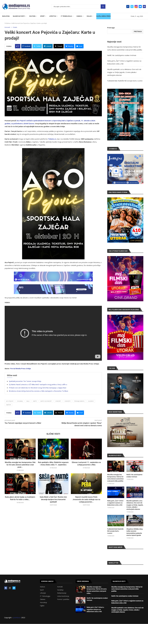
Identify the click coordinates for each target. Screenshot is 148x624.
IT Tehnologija (45, 596)
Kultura (42, 587)
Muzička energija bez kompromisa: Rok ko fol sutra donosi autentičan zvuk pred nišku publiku (115, 478)
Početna (7, 23)
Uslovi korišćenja (63, 596)
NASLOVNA (6, 16)
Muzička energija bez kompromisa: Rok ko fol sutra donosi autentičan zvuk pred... (20, 464)
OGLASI (89, 16)
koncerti (68, 401)
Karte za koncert (46, 401)
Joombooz (17, 617)
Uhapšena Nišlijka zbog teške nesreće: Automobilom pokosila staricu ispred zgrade (134, 532)
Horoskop (43, 602)
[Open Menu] (144, 6)
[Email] (140, 6)
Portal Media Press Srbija (20, 368)
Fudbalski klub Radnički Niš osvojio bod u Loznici (124, 81)
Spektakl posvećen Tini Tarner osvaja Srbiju (25, 381)
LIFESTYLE (52, 16)
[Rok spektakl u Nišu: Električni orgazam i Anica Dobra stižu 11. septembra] (53, 449)
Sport (42, 590)
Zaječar (8, 405)
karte (35, 401)
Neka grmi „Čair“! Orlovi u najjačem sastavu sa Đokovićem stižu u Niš (115, 503)
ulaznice (91, 401)
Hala (27, 401)
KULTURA (32, 16)
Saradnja (60, 590)
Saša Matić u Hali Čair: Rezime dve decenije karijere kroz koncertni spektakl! (53, 499)
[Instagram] (136, 6)
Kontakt (60, 587)
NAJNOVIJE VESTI (19, 16)
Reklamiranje (61, 593)
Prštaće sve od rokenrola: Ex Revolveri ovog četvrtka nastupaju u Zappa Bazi (37, 388)
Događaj (20, 401)
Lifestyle (43, 593)
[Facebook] (127, 6)
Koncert (58, 401)
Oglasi (42, 605)
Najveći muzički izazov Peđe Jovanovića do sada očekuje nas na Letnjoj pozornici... (86, 499)
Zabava (42, 599)
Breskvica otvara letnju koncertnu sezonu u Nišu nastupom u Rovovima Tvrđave (38, 391)
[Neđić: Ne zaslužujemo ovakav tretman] (134, 466)
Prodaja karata (79, 401)
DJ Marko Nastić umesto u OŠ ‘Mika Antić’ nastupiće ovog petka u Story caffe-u (38, 384)
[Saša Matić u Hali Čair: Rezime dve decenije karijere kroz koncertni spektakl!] (53, 483)
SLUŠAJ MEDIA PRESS (103, 16)
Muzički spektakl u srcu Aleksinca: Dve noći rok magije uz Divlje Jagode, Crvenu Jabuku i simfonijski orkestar (124, 72)
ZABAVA (79, 16)
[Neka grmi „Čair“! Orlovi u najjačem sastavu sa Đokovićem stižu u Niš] (115, 492)
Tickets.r (51, 139)
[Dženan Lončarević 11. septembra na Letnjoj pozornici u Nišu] (86, 449)
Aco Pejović (9, 401)
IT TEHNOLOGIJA (66, 16)
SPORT (42, 16)
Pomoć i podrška (63, 599)
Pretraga (103, 6)
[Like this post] (18, 46)
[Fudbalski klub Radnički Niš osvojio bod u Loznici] (115, 520)
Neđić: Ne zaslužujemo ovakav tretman (121, 55)
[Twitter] (131, 6)
